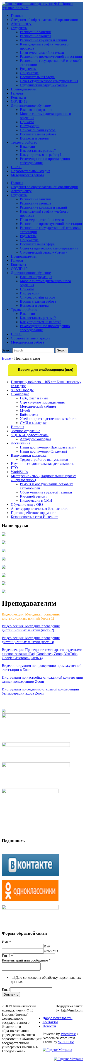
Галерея (17, 93)
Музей (25, 410)
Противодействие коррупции (33, 513)
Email (7, 956)
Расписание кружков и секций (43, 40)
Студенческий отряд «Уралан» (43, 85)
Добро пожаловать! (58, 1018)
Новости (49, 1026)
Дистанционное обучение (31, 105)
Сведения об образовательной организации (44, 20)
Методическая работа (27, 175)
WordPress (68, 1034)
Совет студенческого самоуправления (49, 81)
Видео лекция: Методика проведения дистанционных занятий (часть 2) (31, 628)
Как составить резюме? (38, 150)
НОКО (16, 167)
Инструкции (29, 126)
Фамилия (51, 951)
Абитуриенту (21, 24)
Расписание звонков (35, 36)
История (17, 427)
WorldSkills (19, 472)
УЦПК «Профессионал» (30, 435)
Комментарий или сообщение (26, 960)
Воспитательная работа (38, 134)
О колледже (20, 394)
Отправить (11, 994)
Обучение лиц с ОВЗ (27, 504)
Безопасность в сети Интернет (34, 517)
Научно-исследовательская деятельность (42, 464)
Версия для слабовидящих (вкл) (45, 369)
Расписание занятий (35, 32)
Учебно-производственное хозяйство (48, 419)
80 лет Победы (22, 390)
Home (6, 358)
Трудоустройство (24, 142)
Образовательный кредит (30, 171)
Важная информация (36, 110)
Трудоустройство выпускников (44, 459)
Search (7, 350)
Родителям (28, 69)
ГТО (14, 468)
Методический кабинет (38, 406)
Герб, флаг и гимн (34, 398)
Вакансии (27, 146)
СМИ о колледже (33, 423)
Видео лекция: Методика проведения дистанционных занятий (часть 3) (31, 640)
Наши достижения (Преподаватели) (47, 447)
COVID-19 (19, 101)
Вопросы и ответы (34, 138)
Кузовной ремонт (33, 496)
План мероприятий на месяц (42, 52)
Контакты (18, 97)
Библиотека (29, 414)
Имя (6, 942)
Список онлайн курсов (38, 130)
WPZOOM (66, 1042)
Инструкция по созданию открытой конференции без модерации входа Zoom (40, 691)
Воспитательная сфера (37, 77)
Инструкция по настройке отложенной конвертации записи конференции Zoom (42, 679)
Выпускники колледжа (28, 455)
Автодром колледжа (35, 439)
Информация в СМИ (36, 500)
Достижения (20, 443)
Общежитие (29, 73)
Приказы (27, 122)
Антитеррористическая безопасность (39, 509)
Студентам (19, 28)
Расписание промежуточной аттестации (51, 56)
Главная (17, 15)
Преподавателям (23, 89)
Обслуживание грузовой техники (46, 492)
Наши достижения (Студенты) (43, 451)
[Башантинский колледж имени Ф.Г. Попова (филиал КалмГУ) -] (42, 8)
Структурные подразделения (42, 402)
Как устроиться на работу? (40, 155)
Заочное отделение (25, 431)
